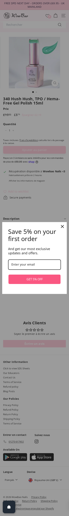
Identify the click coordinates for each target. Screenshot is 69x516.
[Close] (62, 226)
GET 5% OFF (34, 279)
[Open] (9, 507)
